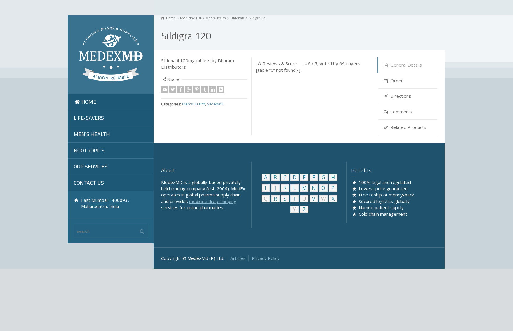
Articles (238, 258)
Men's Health (193, 104)
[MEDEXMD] (111, 54)
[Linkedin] (212, 89)
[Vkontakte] (220, 89)
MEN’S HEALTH (92, 134)
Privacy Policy (266, 258)
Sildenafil (215, 104)
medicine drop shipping (212, 201)
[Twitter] (172, 89)
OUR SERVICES (90, 166)
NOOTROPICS (89, 150)
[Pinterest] (196, 89)
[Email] (164, 89)
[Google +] (188, 89)
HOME (88, 102)
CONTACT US (89, 183)
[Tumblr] (204, 89)
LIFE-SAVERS (89, 118)
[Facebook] (180, 89)
